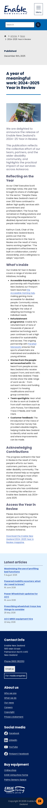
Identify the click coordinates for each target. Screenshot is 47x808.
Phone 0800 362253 (14, 661)
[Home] (5, 36)
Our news (9, 702)
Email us (9, 668)
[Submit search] (38, 24)
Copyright (9, 712)
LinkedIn (13, 740)
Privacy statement (13, 716)
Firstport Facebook (19, 753)
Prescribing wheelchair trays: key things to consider (22, 608)
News (22, 36)
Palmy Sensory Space (15, 779)
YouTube (13, 746)
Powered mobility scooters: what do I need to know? (22, 583)
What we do (10, 697)
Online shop (10, 770)
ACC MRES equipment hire (18, 618)
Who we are (10, 693)
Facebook (14, 733)
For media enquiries (15, 675)
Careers (8, 707)
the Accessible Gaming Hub (22, 291)
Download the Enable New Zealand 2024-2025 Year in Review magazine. (20, 539)
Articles (13, 36)
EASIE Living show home (16, 774)
